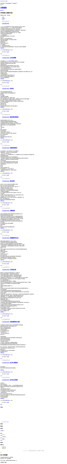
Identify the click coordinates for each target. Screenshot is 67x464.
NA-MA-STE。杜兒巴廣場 (9, 57)
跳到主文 (2, 10)
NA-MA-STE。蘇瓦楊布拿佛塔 (10, 117)
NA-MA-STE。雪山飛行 (8, 181)
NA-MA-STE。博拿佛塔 (8, 210)
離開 (5, 462)
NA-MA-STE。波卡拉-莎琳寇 (10, 379)
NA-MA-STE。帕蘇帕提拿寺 (9, 147)
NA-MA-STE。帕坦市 (8, 88)
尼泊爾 (7, 51)
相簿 (3, 17)
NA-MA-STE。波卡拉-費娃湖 (10, 362)
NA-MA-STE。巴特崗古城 (9, 269)
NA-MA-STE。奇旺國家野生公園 (11, 321)
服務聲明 (43, 450)
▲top (1, 53)
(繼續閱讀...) (2, 78)
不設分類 (8, 15)
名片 (3, 19)
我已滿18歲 (2, 462)
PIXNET (26, 450)
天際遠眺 (3, 8)
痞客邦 (6, 80)
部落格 (3, 18)
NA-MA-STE (5, 23)
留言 (8, 80)
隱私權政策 (39, 450)
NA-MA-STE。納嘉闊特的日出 (10, 238)
